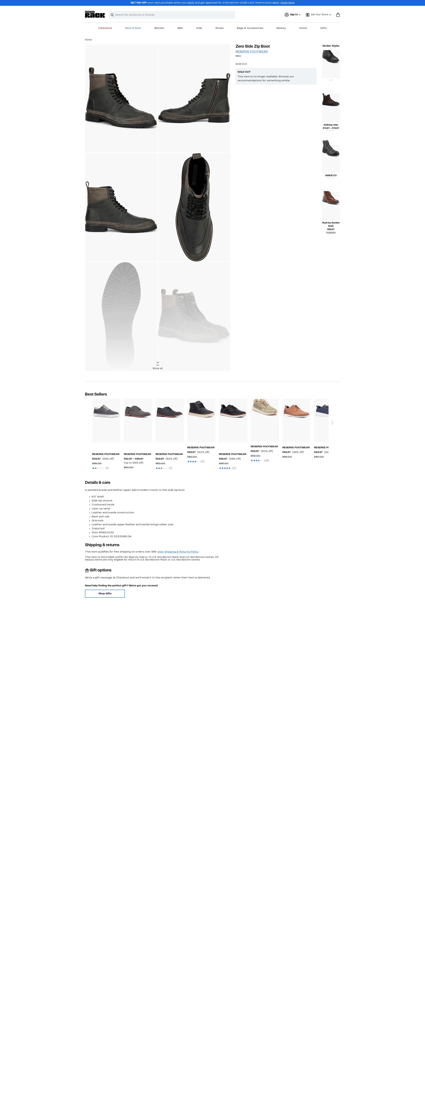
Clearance (105, 28)
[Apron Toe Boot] (331, 206)
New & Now (133, 28)
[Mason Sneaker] (106, 420)
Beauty (281, 28)
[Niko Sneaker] (328, 420)
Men (180, 28)
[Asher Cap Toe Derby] (138, 420)
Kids (199, 28)
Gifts (323, 28)
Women (159, 28)
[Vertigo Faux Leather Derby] (296, 420)
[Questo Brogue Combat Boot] (331, 64)
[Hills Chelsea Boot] (331, 108)
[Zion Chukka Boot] (201, 420)
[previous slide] (88, 413)
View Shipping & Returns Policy (177, 552)
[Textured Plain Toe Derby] (170, 420)
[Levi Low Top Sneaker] (233, 420)
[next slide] (332, 413)
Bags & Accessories (250, 28)
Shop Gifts (105, 593)
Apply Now (287, 3)
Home (303, 28)
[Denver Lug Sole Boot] (331, 159)
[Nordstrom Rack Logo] (95, 14)
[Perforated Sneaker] (265, 420)
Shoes (219, 28)
